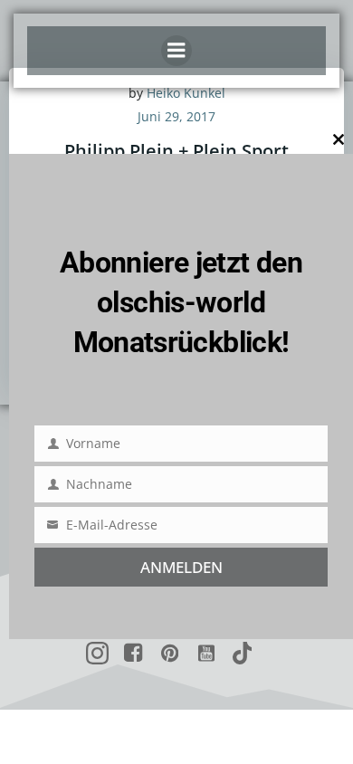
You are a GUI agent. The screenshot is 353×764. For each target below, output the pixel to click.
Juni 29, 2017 (176, 116)
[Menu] (176, 50)
